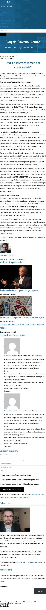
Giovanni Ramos (7, 255)
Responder (38, 356)
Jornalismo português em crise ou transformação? (22, 317)
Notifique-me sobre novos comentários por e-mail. (20, 479)
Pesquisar (3, 586)
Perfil (2, 15)
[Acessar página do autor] (5, 248)
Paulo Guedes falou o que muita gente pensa (19, 290)
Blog (1, 9)
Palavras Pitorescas (7, 21)
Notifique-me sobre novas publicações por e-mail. (20, 484)
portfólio (33, 562)
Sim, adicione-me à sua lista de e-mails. (16, 475)
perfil (19, 562)
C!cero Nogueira (10, 356)
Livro (1, 18)
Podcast (3, 23)
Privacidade (4, 26)
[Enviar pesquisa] (3, 34)
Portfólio (3, 12)
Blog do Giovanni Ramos (23, 42)
